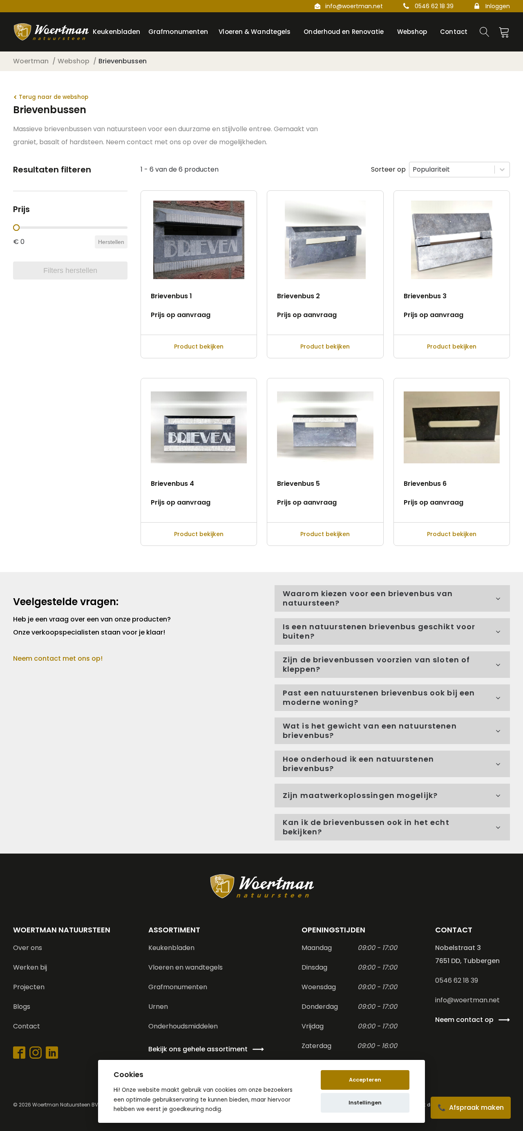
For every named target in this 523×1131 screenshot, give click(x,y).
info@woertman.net (354, 6)
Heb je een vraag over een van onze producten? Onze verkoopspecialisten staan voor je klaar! (92, 626)
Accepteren (365, 1079)
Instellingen (365, 1102)
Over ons (27, 947)
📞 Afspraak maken (471, 1107)
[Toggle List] (502, 169)
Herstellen (111, 242)
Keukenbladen (171, 947)
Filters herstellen (70, 270)
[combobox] (451, 169)
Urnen (158, 1006)
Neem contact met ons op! (58, 658)
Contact (26, 1026)
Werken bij (30, 967)
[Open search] (484, 32)
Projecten (29, 987)
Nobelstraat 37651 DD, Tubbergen (467, 954)
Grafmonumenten (177, 987)
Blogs (21, 1006)
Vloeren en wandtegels (185, 967)
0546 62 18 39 (434, 6)
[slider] (16, 227)
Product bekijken (199, 346)
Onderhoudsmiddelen (183, 1026)
